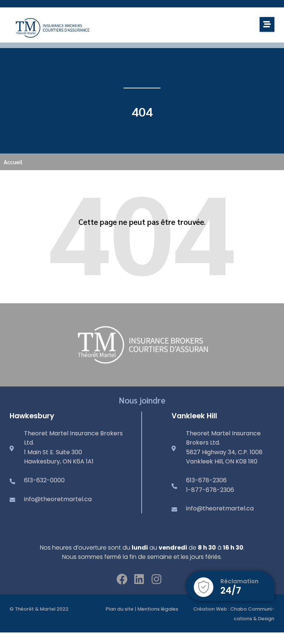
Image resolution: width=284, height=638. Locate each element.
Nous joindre (142, 400)
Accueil (13, 161)
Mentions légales (158, 609)
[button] (267, 24)
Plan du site (119, 609)
